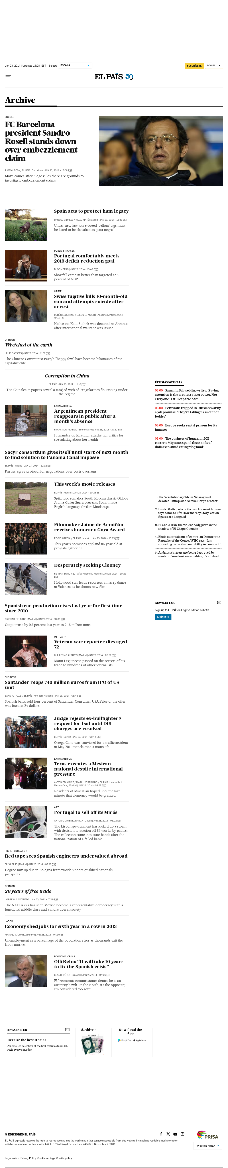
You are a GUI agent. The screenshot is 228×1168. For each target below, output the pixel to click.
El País (26, 170)
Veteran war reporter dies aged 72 (90, 645)
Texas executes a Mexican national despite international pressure (88, 769)
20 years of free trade (28, 891)
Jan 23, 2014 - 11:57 (36, 353)
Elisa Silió (11, 864)
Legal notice (12, 1158)
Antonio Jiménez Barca (68, 820)
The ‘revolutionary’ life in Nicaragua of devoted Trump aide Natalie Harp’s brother (188, 499)
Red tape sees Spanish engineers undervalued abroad (66, 856)
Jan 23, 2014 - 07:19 (44, 899)
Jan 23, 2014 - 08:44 (87, 737)
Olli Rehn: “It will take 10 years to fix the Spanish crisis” (88, 964)
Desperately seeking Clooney (87, 565)
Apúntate (163, 617)
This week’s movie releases (84, 484)
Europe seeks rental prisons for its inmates (186, 427)
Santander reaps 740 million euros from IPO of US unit (62, 685)
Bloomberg (61, 269)
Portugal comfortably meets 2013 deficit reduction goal (87, 259)
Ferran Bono (62, 573)
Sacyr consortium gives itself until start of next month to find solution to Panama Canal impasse (66, 455)
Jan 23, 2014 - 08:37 (92, 785)
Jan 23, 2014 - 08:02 (107, 820)
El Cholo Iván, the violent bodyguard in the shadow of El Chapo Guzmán (187, 526)
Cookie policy (64, 1158)
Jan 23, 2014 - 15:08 (58, 170)
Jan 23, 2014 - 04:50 (50, 934)
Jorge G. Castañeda (17, 899)
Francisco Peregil (65, 429)
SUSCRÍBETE (194, 65)
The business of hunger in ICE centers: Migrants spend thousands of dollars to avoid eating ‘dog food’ (183, 442)
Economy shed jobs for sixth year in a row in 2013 (61, 927)
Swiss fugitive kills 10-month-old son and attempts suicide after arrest (90, 302)
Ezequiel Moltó (86, 315)
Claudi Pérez (62, 975)
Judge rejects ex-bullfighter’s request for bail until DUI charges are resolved (88, 724)
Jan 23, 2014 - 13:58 (113, 219)
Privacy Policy (28, 1158)
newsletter (165, 602)
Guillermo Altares (65, 655)
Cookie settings (46, 1158)
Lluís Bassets (13, 353)
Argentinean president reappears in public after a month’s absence (85, 416)
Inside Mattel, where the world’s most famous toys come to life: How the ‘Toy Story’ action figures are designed (189, 512)
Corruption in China (67, 376)
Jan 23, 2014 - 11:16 (72, 384)
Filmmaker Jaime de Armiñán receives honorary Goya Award (89, 527)
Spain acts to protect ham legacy (91, 211)
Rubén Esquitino (64, 315)
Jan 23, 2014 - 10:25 (105, 538)
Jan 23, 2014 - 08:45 (69, 695)
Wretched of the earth (28, 345)
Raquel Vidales (63, 219)
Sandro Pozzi (13, 695)
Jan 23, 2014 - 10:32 (108, 429)
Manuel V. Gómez (15, 934)
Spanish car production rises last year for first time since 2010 (63, 609)
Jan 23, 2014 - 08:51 (102, 655)
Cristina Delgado (15, 619)
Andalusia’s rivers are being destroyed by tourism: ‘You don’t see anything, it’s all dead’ (188, 554)
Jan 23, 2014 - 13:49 (84, 269)
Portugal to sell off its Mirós (85, 813)
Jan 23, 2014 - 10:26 (87, 492)
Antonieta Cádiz (64, 782)
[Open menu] (8, 76)
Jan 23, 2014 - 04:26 (96, 975)
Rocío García (62, 538)
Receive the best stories (26, 1040)
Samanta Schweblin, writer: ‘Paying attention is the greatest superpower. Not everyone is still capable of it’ (187, 394)
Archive (87, 1029)
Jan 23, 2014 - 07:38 (42, 864)
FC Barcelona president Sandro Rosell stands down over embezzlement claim (41, 141)
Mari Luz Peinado (87, 782)
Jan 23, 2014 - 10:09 (51, 619)
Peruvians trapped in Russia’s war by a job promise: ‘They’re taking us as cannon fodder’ (188, 412)
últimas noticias (168, 382)
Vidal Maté (82, 219)
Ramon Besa (12, 170)
